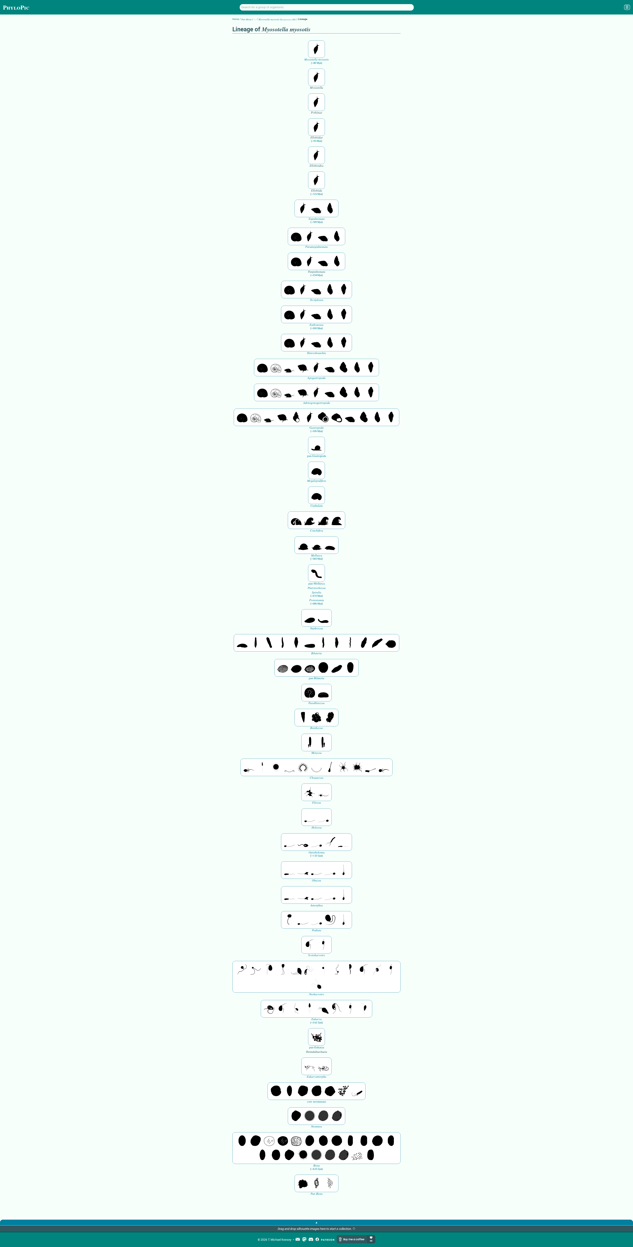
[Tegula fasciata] (337, 417)
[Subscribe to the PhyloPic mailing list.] (297, 1239)
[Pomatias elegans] (343, 367)
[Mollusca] (303, 545)
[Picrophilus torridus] (316, 1091)
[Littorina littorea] (303, 367)
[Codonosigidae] (370, 767)
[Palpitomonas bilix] (255, 969)
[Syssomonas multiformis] (309, 817)
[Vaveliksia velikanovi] (309, 742)
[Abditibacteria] (309, 1141)
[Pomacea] (276, 367)
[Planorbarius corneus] (296, 236)
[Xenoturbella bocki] (337, 642)
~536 (316, 431)
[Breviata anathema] (289, 870)
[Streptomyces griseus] (323, 1141)
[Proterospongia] (357, 767)
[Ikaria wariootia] (242, 642)
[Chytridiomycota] (303, 842)
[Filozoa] (323, 792)
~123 (316, 194)
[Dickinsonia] (282, 667)
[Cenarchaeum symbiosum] (343, 1091)
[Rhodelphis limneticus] (296, 969)
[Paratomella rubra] (350, 642)
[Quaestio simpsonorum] (309, 692)
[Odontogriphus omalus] (316, 573)
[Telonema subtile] (282, 969)
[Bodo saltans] (269, 1008)
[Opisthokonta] (330, 842)
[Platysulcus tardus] (269, 969)
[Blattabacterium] (242, 1141)
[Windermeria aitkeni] (337, 667)
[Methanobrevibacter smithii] (289, 1091)
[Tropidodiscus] (316, 445)
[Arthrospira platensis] (350, 1141)
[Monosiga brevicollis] (249, 767)
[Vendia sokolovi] (350, 667)
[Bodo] (309, 1008)
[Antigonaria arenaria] (282, 642)
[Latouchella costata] (309, 520)
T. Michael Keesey (279, 1239)
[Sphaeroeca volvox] (262, 767)
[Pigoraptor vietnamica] (309, 792)
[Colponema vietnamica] (350, 969)
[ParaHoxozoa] (323, 692)
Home (235, 19)
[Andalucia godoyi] (296, 1008)
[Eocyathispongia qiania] (316, 717)
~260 (316, 328)
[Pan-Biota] (303, 1183)
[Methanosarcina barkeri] (303, 1091)
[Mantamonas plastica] (289, 919)
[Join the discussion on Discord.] (311, 1240)
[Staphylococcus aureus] (337, 1141)
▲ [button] (316, 1222)
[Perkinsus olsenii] (309, 969)
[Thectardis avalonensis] (303, 717)
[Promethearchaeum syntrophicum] (309, 1066)
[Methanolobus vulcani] (330, 1091)
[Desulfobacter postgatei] (357, 1155)
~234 (316, 275)
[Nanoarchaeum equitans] (296, 1116)
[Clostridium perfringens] (364, 1141)
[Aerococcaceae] (255, 1141)
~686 (316, 603)
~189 (316, 222)
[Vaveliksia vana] (323, 742)
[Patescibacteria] (262, 1155)
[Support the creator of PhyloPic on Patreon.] (327, 1239)
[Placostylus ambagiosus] (316, 208)
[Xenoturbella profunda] (323, 642)
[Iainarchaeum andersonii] (337, 1116)
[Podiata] (330, 919)
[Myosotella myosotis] (316, 49)
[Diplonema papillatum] (323, 1008)
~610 (316, 595)
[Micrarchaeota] (309, 1116)
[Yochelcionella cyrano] (323, 520)
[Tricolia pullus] (296, 417)
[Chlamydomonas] (316, 983)
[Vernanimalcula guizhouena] (391, 642)
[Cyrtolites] (296, 520)
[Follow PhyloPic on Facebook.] (317, 1240)
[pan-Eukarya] (316, 1037)
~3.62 (316, 1022)
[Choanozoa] (343, 767)
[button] (354, 1229)
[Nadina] (296, 642)
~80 (316, 63)
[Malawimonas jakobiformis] (309, 944)
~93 (316, 140)
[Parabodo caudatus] (364, 1008)
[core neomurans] (357, 1091)
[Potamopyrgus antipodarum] (289, 367)
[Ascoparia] (255, 642)
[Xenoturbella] (377, 642)
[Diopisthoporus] (269, 642)
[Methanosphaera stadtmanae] (276, 1091)
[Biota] (269, 1141)
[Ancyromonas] (323, 944)
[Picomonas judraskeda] (337, 969)
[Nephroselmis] (377, 969)
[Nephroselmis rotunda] (323, 969)
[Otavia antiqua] (330, 717)
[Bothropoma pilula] (323, 417)
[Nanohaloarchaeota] (323, 1116)
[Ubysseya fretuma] (242, 969)
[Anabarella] (316, 470)
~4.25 (316, 1169)
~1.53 (316, 855)
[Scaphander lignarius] (343, 289)
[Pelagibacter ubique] (391, 1141)
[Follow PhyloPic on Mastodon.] (304, 1239)
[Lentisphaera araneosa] (377, 1141)
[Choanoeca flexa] (289, 767)
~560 (316, 558)
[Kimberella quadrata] (309, 618)
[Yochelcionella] (337, 520)
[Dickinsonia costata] (323, 667)
